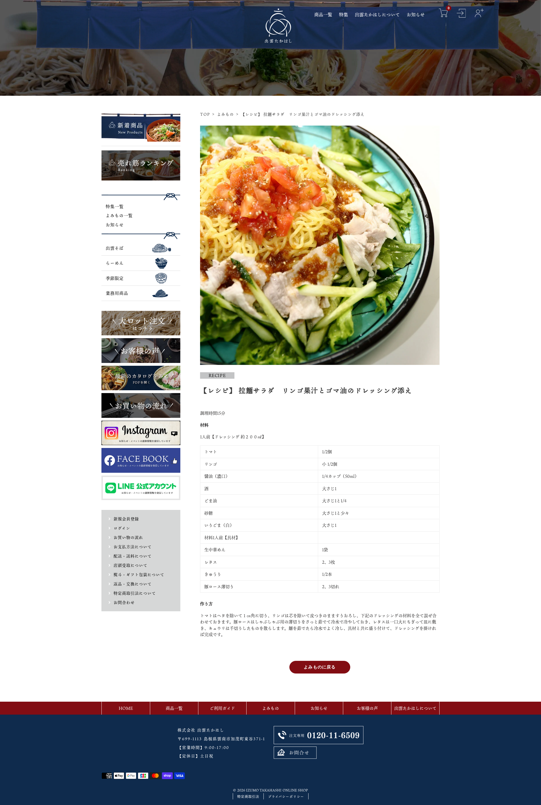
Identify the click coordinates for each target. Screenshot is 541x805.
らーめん (115, 263)
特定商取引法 (248, 796)
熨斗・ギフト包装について (139, 574)
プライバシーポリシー (286, 796)
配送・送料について (133, 556)
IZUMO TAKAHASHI (263, 790)
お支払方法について (133, 547)
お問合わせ (124, 602)
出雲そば (115, 248)
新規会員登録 (126, 519)
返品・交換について (133, 584)
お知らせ (115, 225)
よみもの (225, 114)
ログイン (122, 528)
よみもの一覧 (119, 215)
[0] (443, 13)
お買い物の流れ (128, 537)
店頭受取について (130, 565)
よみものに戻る (320, 666)
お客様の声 (367, 708)
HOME (126, 708)
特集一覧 (115, 206)
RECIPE (217, 375)
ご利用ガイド (222, 708)
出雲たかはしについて (415, 708)
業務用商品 (117, 293)
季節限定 (115, 278)
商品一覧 (174, 708)
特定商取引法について (135, 593)
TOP (205, 114)
